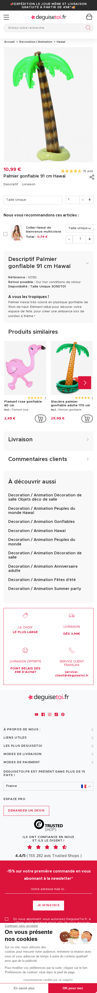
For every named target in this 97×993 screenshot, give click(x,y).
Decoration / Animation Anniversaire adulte (43, 569)
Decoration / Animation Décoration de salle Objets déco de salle (45, 497)
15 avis (88, 171)
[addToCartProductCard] (40, 418)
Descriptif (11, 184)
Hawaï (60, 41)
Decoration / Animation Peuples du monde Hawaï (41, 511)
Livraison (28, 184)
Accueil (9, 41)
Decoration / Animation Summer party (44, 589)
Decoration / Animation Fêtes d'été (42, 580)
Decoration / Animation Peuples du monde (41, 542)
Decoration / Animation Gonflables (41, 522)
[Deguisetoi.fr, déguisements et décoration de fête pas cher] (48, 17)
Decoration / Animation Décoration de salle (45, 555)
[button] (48, 786)
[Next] (84, 382)
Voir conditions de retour (61, 282)
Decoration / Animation (35, 41)
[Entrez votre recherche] (87, 28)
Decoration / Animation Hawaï (37, 531)
